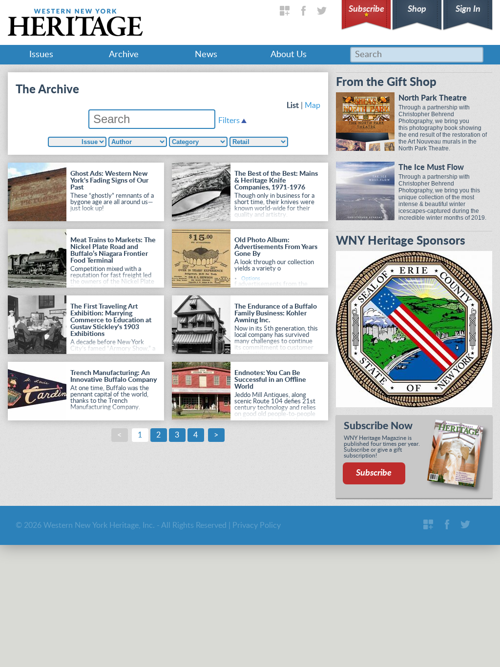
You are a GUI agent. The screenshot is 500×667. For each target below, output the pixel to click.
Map (312, 105)
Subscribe (366, 9)
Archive (124, 54)
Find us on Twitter (321, 10)
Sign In (468, 9)
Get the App (284, 10)
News (206, 54)
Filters (229, 121)
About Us (289, 54)
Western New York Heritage (75, 22)
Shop (417, 9)
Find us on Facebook (303, 10)
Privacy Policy (256, 525)
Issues (41, 54)
